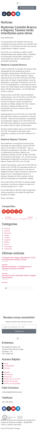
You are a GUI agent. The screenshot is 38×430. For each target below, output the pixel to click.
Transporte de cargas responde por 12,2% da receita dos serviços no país (19, 259)
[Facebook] (4, 408)
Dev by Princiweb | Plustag (10, 428)
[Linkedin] (18, 408)
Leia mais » (5, 264)
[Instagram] (8, 408)
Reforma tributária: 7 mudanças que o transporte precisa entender (17, 268)
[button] (4, 211)
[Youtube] (13, 408)
